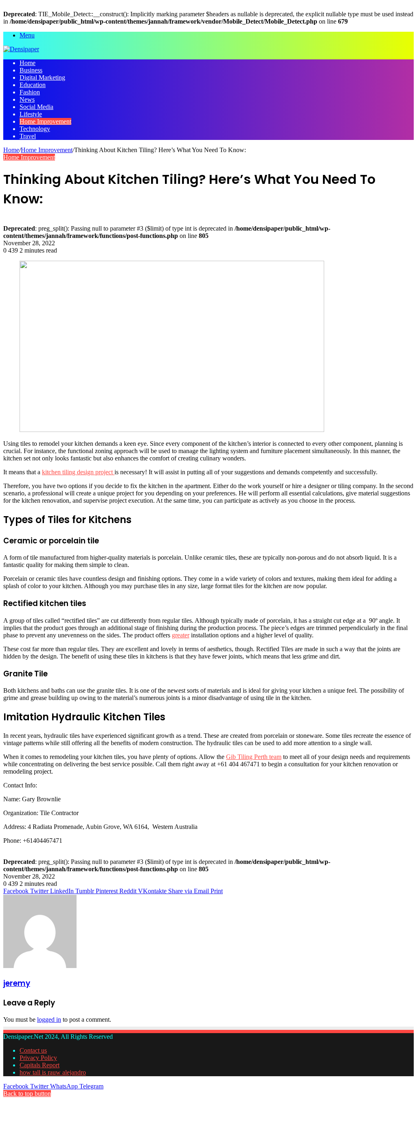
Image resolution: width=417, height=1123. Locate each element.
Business (31, 70)
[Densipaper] (21, 49)
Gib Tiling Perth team (253, 756)
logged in (49, 1019)
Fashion (30, 92)
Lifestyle (31, 114)
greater (180, 635)
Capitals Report (39, 1065)
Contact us (33, 1050)
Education (33, 84)
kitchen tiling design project (78, 472)
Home (27, 62)
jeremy (16, 983)
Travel (28, 136)
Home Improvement (45, 121)
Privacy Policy (38, 1057)
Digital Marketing (42, 77)
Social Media (36, 106)
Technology (35, 128)
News (27, 99)
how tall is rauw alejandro (53, 1072)
